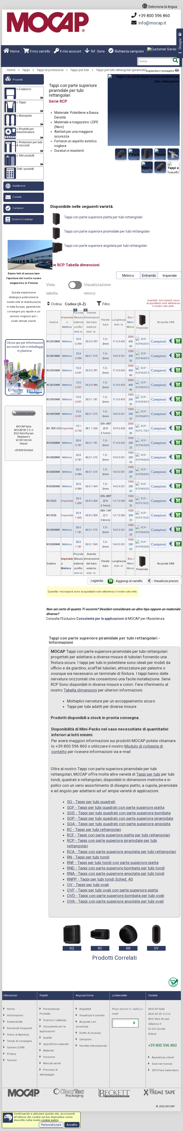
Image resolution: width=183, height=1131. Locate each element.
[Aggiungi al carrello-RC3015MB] (175, 399)
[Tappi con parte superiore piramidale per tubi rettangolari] (121, 154)
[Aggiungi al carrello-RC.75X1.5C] (175, 428)
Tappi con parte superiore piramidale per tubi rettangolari (106, 231)
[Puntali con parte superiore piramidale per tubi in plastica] (134, 154)
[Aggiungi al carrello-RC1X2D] (175, 515)
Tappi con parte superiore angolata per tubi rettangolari (105, 246)
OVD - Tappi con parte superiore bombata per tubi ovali (115, 895)
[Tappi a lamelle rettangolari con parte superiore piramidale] (147, 154)
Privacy (11, 1053)
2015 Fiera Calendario (165, 1070)
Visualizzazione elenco (97, 289)
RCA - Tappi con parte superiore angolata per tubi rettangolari (121, 851)
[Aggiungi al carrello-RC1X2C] (175, 501)
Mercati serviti (52, 1063)
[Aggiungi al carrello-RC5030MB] (175, 544)
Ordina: (68, 304)
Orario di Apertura (18, 1034)
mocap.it (152, 22)
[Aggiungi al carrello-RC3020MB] (175, 443)
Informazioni (15, 1015)
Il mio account (70, 51)
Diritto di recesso (90, 1033)
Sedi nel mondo (162, 1063)
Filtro (105, 304)
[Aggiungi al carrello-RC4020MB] (175, 457)
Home (15, 51)
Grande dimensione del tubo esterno (91, 321)
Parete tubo (105, 322)
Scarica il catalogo (22, 219)
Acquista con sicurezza (86, 1024)
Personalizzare (51, 1124)
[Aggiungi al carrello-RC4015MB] (175, 414)
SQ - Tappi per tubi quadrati (91, 801)
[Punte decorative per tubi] (147, 167)
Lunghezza (119, 322)
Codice (53, 322)
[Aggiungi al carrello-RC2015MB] (175, 370)
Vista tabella (52, 289)
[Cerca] (175, 61)
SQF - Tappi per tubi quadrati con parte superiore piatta (115, 807)
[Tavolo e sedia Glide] (160, 167)
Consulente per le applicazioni (100, 618)
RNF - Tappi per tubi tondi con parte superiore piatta (112, 862)
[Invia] (134, 1023)
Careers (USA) (16, 1047)
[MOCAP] (47, 22)
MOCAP (170, 1106)
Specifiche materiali (56, 1044)
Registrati (85, 1009)
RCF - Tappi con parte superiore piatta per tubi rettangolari (118, 835)
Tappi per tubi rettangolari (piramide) (121, 70)
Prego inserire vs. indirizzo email (127, 1011)
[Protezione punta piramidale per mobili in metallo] (173, 167)
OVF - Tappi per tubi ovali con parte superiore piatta (112, 890)
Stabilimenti (18, 185)
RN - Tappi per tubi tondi (88, 857)
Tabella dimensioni (80, 690)
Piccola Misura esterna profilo (78, 321)
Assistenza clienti (163, 1057)
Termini (12, 1060)
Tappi (26, 70)
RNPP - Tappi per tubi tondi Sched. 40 (100, 879)
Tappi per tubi (79, 70)
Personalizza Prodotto (50, 1011)
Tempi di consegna (19, 1041)
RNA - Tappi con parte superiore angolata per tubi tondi (115, 873)
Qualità (47, 1037)
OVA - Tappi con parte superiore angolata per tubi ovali (115, 901)
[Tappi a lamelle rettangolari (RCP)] (160, 154)
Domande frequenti (19, 1028)
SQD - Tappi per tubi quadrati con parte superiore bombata (119, 813)
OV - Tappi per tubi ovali (88, 884)
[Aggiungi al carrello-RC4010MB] (175, 356)
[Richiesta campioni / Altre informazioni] (159, 341)
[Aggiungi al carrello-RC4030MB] (175, 530)
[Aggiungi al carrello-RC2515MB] (175, 385)
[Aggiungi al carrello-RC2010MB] (175, 341)
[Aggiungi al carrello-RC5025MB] (175, 486)
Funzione (49, 1057)
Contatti (17, 197)
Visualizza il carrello (92, 1015)
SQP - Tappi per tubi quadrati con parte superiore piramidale (120, 818)
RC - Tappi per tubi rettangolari (94, 829)
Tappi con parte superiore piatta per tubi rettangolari (102, 217)
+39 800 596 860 (153, 15)
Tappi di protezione (50, 70)
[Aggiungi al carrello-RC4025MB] (175, 472)
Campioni (18, 208)
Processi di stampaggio (49, 1072)
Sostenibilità (14, 1021)
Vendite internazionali (93, 1045)
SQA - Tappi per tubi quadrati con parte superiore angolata (118, 823)
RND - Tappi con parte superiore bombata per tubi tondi (116, 868)
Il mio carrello (40, 51)
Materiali (48, 1050)
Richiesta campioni (129, 51)
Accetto (71, 1124)
